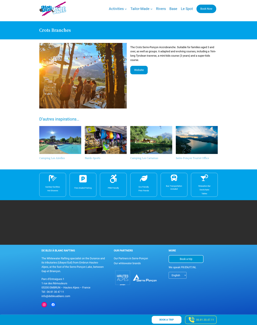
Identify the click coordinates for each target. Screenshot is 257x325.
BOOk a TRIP (166, 319)
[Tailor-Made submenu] (151, 9)
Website (139, 69)
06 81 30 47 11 (55, 291)
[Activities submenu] (126, 9)
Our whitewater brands (127, 263)
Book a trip (186, 259)
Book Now (206, 8)
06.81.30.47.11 (205, 319)
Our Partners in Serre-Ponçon (131, 258)
